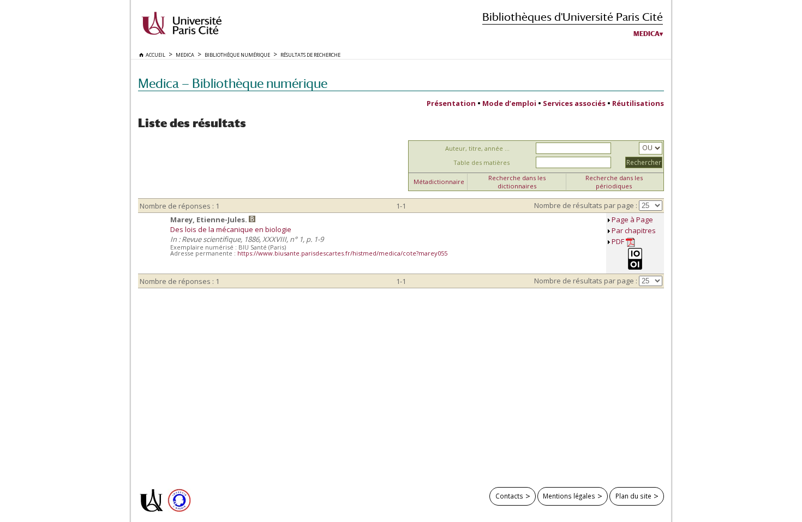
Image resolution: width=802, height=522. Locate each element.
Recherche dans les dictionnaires (517, 182)
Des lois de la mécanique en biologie (230, 229)
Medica (646, 34)
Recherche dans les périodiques (614, 182)
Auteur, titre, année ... (477, 148)
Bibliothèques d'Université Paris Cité (572, 16)
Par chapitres (634, 230)
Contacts (509, 495)
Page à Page (632, 219)
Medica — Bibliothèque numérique (232, 83)
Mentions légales (569, 495)
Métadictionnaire (439, 181)
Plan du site (633, 495)
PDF (619, 241)
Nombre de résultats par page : (585, 205)
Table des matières (481, 162)
